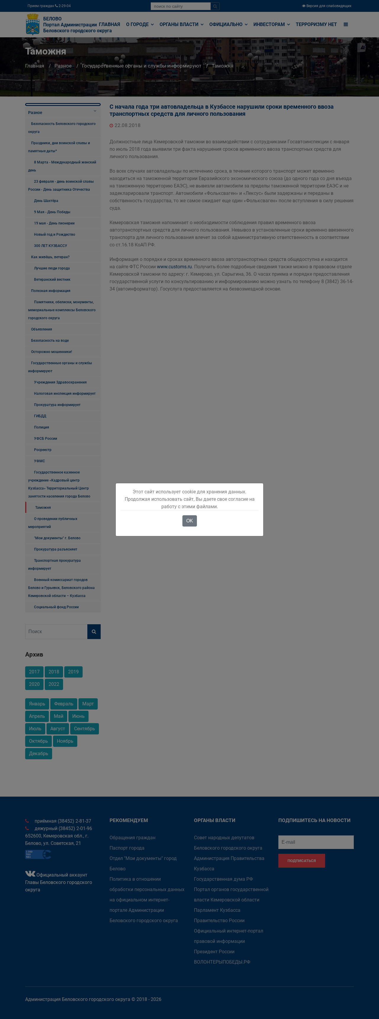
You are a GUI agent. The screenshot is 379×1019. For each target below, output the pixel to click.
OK (189, 520)
